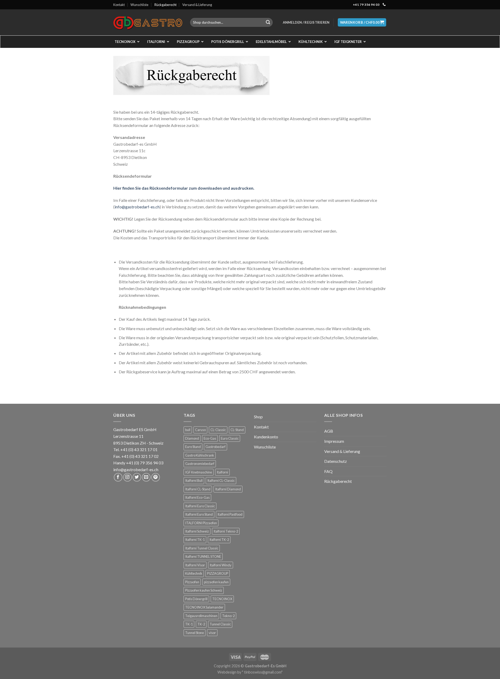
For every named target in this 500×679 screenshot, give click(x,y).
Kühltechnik (193, 573)
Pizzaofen (192, 582)
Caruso (200, 430)
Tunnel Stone (194, 633)
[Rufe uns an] (384, 5)
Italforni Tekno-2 (226, 531)
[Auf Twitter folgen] (137, 477)
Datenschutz (335, 461)
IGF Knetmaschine (198, 472)
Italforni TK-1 (195, 539)
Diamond (192, 438)
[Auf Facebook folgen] (118, 477)
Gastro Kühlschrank (199, 455)
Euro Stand (193, 447)
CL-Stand (237, 430)
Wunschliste (139, 5)
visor (212, 633)
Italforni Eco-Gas (197, 497)
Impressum (334, 441)
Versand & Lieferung (197, 5)
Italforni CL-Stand (197, 489)
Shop (258, 416)
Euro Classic (230, 438)
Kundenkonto (266, 436)
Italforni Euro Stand (199, 514)
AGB (328, 430)
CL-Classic (218, 430)
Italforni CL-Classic (221, 480)
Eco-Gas (210, 438)
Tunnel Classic (220, 624)
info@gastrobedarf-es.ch (137, 206)
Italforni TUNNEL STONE (203, 556)
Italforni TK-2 (219, 539)
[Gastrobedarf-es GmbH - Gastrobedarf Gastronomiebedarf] (147, 22)
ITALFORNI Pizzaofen (201, 523)
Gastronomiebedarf (199, 464)
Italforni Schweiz (197, 531)
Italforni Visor (195, 565)
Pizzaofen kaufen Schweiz (203, 590)
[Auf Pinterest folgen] (155, 477)
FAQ (328, 471)
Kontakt (119, 5)
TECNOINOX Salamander (204, 607)
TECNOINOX (222, 599)
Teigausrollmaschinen (201, 616)
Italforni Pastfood (229, 514)
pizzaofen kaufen (216, 582)
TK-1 (189, 624)
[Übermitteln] (268, 22)
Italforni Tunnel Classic (201, 548)
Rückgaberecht (165, 5)
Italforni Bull (194, 480)
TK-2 (201, 624)
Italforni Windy (221, 565)
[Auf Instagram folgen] (127, 477)
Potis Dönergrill (196, 599)
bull (187, 430)
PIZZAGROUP (217, 573)
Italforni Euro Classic (200, 506)
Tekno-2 (228, 616)
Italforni (222, 472)
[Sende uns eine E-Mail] (146, 477)
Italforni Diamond (228, 489)
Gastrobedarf (215, 447)
